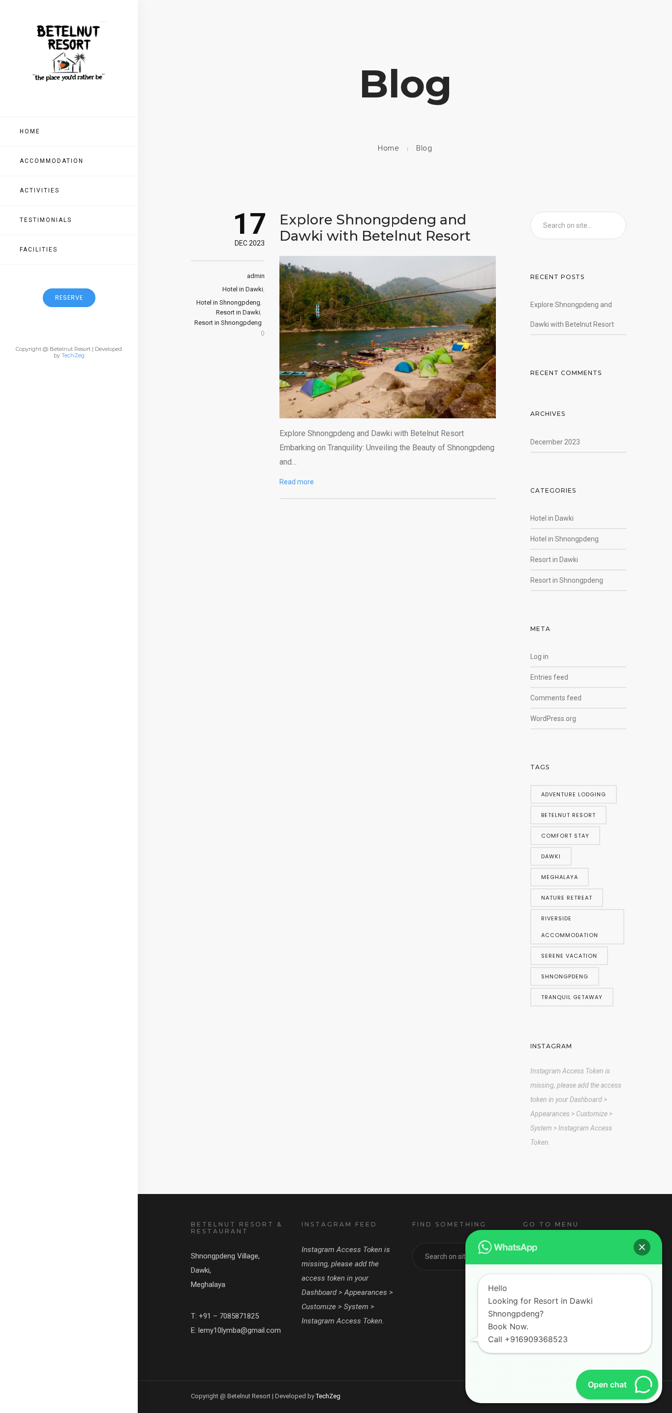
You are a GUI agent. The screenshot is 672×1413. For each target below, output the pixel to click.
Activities (40, 190)
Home (30, 131)
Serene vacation (569, 956)
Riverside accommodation (569, 926)
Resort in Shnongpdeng (228, 322)
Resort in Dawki (238, 312)
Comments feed (555, 698)
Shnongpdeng (564, 976)
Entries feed (549, 677)
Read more (296, 481)
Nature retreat (566, 898)
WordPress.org (553, 718)
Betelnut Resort (568, 815)
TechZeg (73, 355)
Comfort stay (565, 836)
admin (256, 276)
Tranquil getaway (572, 997)
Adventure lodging (573, 794)
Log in (539, 656)
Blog (424, 148)
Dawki (551, 856)
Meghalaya (559, 877)
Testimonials (46, 220)
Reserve (69, 297)
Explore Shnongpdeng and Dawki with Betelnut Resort (375, 227)
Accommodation (52, 160)
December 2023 (555, 442)
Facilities (39, 249)
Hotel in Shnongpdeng (228, 302)
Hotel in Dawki (242, 289)
